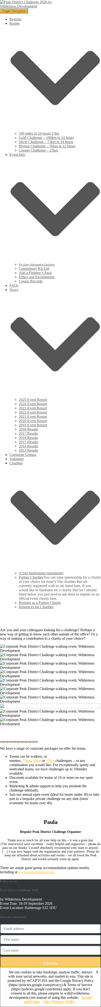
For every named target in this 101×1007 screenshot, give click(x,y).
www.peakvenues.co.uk (36, 872)
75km (26, 761)
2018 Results (28, 429)
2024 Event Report (33, 404)
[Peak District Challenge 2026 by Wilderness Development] (27, 6)
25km (50, 761)
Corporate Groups (22, 455)
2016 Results (28, 438)
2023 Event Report (33, 408)
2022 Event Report (33, 412)
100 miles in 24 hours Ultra (39, 133)
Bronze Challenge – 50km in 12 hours (47, 146)
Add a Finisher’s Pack (35, 273)
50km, (37, 761)
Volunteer (16, 459)
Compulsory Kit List (34, 268)
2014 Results (28, 446)
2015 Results (28, 442)
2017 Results (28, 433)
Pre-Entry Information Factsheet (36, 264)
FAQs (13, 285)
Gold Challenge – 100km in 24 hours (46, 138)
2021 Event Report (33, 417)
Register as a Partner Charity (40, 603)
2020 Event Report (33, 421)
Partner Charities (31, 577)
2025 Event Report (33, 400)
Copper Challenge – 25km (38, 150)
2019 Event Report (33, 425)
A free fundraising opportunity (41, 573)
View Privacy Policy (59, 1002)
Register (15, 19)
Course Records (31, 281)
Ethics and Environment (36, 277)
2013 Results (28, 450)
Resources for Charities (36, 607)
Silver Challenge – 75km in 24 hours (46, 142)
